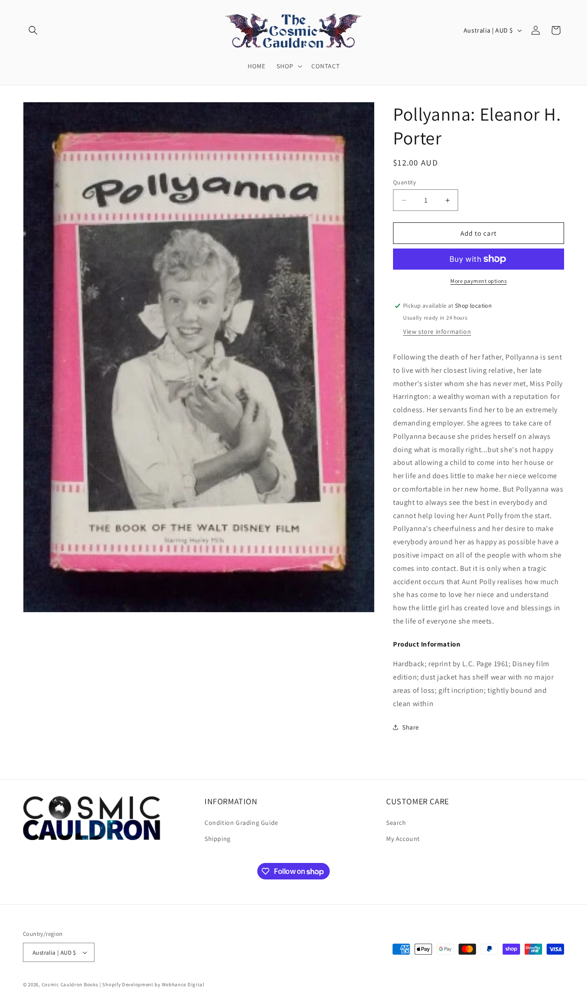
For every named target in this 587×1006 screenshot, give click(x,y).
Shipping (218, 839)
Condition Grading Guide (241, 822)
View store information (437, 331)
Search (396, 822)
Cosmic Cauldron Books (70, 984)
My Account (403, 839)
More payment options (478, 280)
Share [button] (410, 727)
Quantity (404, 182)
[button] (33, 30)
